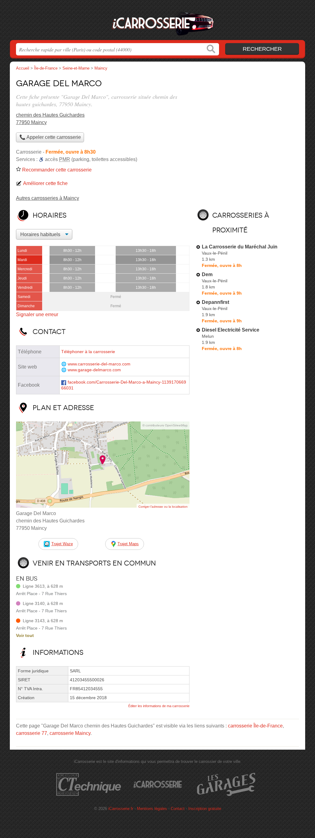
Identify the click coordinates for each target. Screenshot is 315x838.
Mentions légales (152, 808)
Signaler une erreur (37, 314)
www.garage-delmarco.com (94, 370)
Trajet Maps (128, 544)
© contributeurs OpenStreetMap (165, 425)
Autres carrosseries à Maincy (47, 198)
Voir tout (25, 635)
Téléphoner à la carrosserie (88, 351)
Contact (178, 808)
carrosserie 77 (31, 733)
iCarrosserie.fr (157, 22)
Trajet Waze (62, 544)
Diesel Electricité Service (230, 329)
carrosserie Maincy (70, 733)
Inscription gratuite (204, 808)
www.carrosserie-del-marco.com (99, 364)
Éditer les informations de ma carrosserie (158, 706)
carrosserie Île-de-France (255, 725)
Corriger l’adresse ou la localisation (163, 506)
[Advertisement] (247, 119)
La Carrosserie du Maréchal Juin (239, 246)
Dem (207, 274)
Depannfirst (215, 302)
